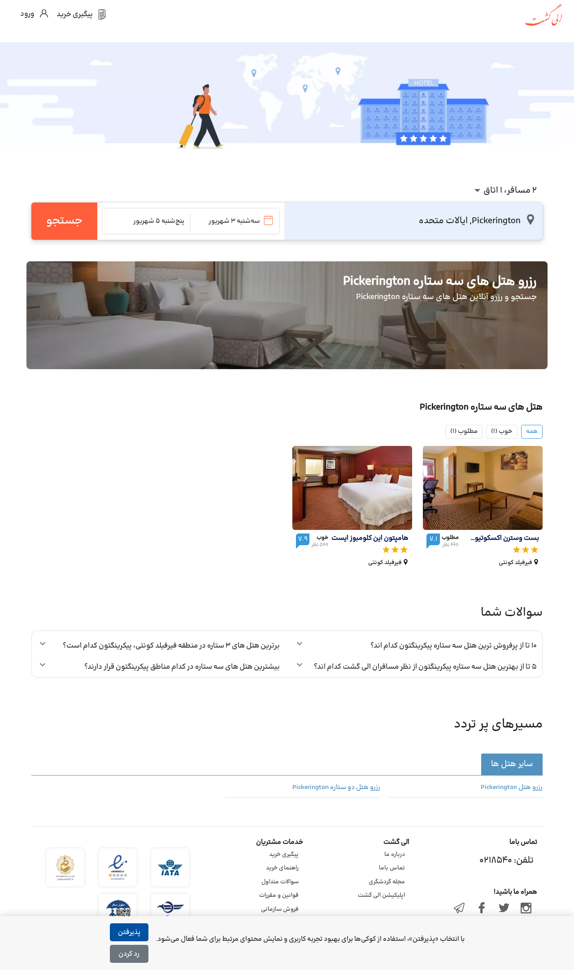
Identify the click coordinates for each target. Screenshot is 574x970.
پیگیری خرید (284, 854)
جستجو (64, 220)
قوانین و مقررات (279, 895)
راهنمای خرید (282, 868)
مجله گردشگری (387, 881)
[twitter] (504, 909)
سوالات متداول (280, 881)
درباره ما (394, 854)
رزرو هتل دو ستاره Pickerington (336, 788)
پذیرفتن (129, 932)
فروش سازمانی (280, 909)
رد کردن (128, 954)
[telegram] (459, 909)
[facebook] (481, 909)
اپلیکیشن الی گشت (381, 895)
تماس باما (392, 868)
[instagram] (526, 909)
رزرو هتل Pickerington (512, 788)
